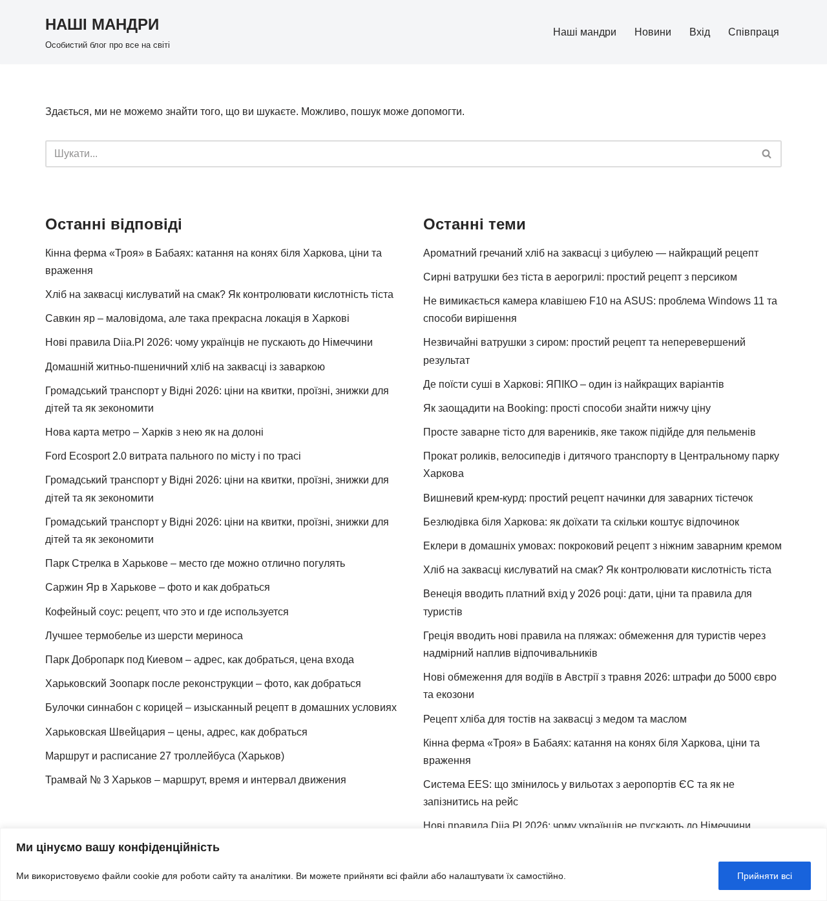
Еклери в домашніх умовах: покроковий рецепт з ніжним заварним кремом (602, 545)
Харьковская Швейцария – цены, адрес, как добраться (176, 731)
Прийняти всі (764, 876)
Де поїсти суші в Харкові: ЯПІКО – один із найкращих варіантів (573, 384)
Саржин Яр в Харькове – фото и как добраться (157, 587)
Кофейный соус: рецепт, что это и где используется (167, 611)
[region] (413, 864)
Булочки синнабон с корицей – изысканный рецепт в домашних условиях (221, 707)
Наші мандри (584, 31)
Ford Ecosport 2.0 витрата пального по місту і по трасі (173, 455)
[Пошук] (767, 153)
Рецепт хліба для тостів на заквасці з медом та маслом (555, 719)
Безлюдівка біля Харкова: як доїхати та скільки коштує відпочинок (581, 521)
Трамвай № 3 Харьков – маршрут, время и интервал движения (195, 779)
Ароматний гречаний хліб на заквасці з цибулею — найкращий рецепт (591, 253)
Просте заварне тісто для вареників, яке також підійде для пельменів (589, 432)
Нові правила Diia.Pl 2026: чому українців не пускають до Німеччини (209, 342)
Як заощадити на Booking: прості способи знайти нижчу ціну (567, 408)
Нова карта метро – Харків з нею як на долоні (154, 432)
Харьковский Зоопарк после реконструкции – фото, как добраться (203, 683)
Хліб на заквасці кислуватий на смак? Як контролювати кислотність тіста (219, 294)
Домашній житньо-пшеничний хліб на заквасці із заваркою (185, 366)
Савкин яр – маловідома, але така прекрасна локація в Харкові (197, 318)
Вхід (699, 31)
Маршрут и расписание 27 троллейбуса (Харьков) (164, 755)
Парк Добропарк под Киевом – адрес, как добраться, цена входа (199, 659)
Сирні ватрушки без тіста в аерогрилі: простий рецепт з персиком (580, 276)
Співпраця (753, 31)
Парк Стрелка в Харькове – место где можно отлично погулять (195, 563)
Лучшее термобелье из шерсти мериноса (144, 635)
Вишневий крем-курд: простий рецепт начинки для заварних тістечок (588, 498)
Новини (652, 31)
